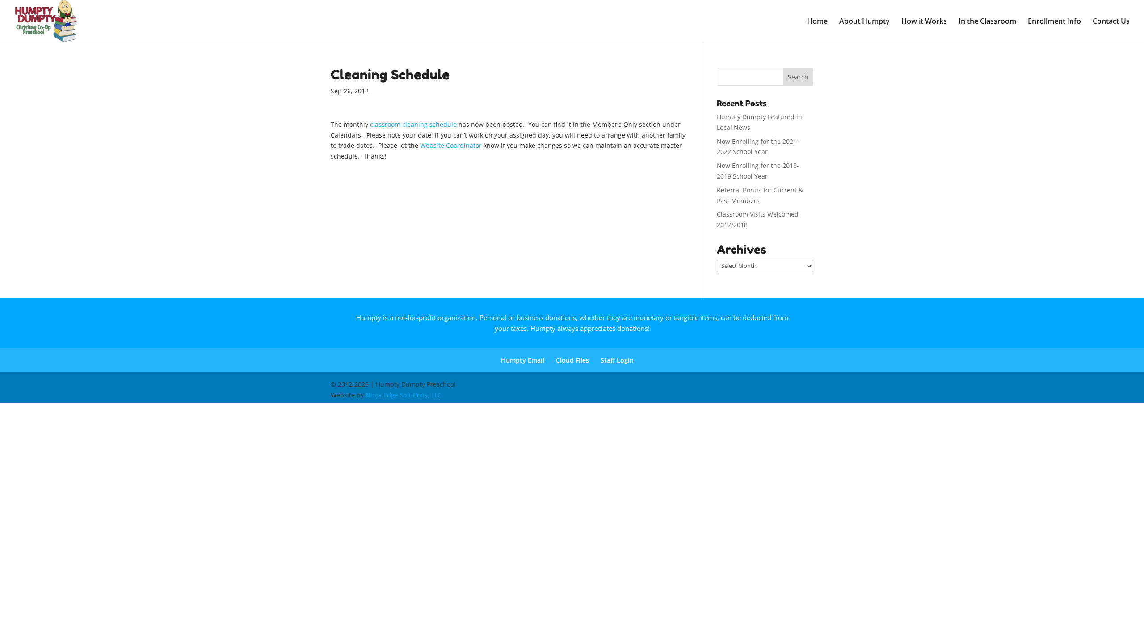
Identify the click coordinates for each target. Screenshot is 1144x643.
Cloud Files (572, 360)
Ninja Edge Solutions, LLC (404, 395)
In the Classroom (987, 22)
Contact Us (1111, 22)
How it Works (924, 22)
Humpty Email (522, 360)
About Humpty (864, 22)
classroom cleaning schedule (413, 124)
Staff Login (617, 360)
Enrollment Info (1054, 22)
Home (817, 22)
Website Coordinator (451, 145)
